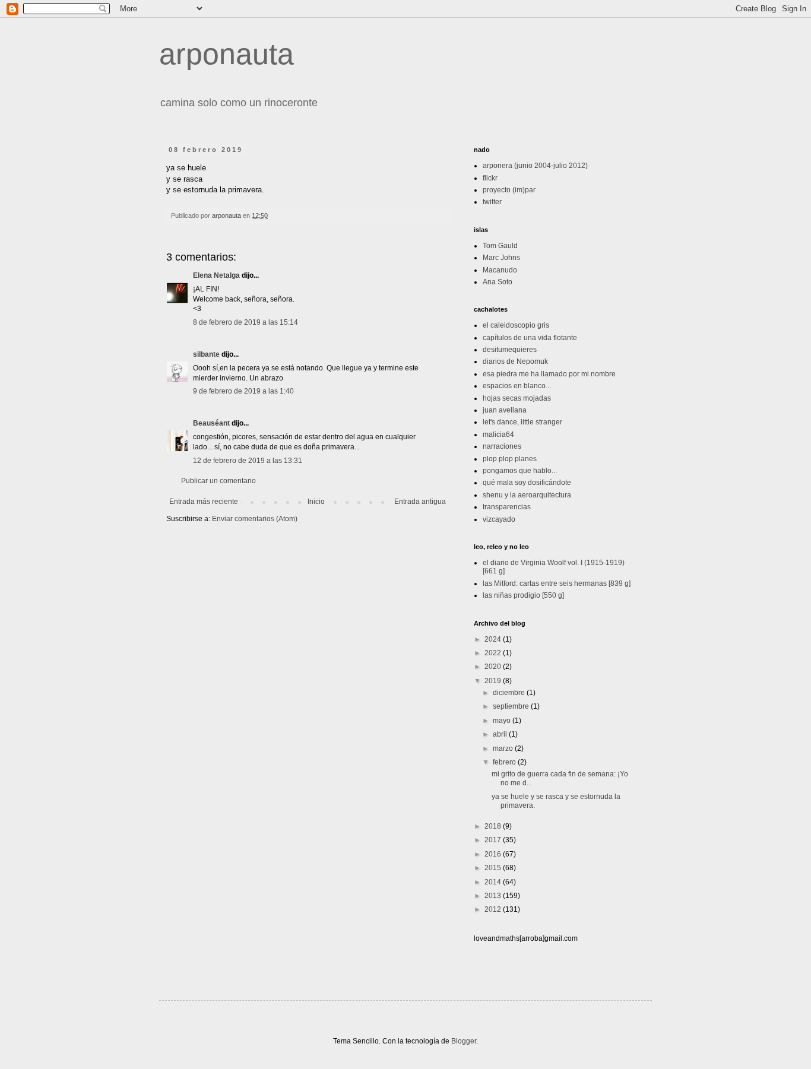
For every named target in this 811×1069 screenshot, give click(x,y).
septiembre (512, 706)
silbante (206, 354)
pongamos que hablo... (520, 471)
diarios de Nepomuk (515, 361)
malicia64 (498, 434)
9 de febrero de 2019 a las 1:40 (243, 391)
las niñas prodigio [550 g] (523, 595)
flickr (490, 178)
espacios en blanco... (517, 386)
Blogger (463, 1041)
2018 (493, 826)
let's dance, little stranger (522, 422)
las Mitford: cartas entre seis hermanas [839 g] (557, 583)
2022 (493, 653)
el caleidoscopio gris (516, 325)
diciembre (510, 693)
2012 (493, 909)
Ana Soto (497, 282)
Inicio (316, 501)
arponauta (226, 54)
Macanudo (500, 270)
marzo (504, 748)
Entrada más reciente (203, 501)
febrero (505, 762)
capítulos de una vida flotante (530, 338)
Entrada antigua (420, 501)
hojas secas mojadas (517, 398)
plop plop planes (510, 459)
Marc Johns (501, 257)
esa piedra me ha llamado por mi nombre (549, 374)
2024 (493, 639)
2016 (493, 854)
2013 (493, 896)
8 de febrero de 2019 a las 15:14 (245, 322)
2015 (493, 868)
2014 (493, 882)
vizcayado (499, 519)
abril (501, 734)
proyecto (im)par (509, 190)
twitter (492, 202)
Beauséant (211, 423)
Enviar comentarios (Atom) (254, 519)
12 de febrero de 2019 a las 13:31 (247, 460)
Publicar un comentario (218, 481)
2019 (493, 681)
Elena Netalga (216, 275)
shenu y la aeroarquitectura (527, 495)
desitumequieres (510, 349)
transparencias (507, 507)
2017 (493, 840)
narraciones (502, 446)
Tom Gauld (500, 246)
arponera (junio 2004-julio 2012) (535, 165)
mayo (502, 720)
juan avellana (505, 410)
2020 (493, 666)
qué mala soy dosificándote (527, 482)
